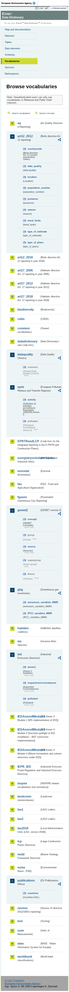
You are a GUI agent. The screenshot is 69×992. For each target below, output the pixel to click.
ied (19, 654)
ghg (20, 589)
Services (9, 67)
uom (20, 930)
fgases (22, 497)
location (32, 177)
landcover (24, 796)
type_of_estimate (34, 231)
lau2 (20, 818)
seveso (22, 908)
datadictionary (27, 341)
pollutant (33, 698)
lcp (19, 841)
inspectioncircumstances (34, 682)
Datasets (9, 35)
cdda (20, 318)
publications (26, 880)
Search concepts (47, 113)
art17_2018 (25, 296)
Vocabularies (12, 61)
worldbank (24, 956)
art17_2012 (25, 283)
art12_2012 (25, 136)
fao (19, 484)
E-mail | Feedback (14, 980)
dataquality (25, 354)
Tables (8, 42)
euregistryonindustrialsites (28, 458)
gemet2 (22, 510)
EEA (20, 3)
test (20, 921)
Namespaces (12, 73)
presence (33, 198)
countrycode (34, 148)
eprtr (20, 387)
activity (32, 399)
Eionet (19, 23)
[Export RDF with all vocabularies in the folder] (59, 140)
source (31, 546)
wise (20, 943)
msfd (20, 854)
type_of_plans (34, 242)
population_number (34, 187)
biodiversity (25, 309)
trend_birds (34, 220)
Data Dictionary (31, 23)
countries (33, 893)
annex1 (32, 667)
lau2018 (22, 828)
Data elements (12, 48)
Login (41, 8)
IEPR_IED (24, 766)
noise (21, 867)
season (32, 209)
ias (19, 641)
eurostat (23, 471)
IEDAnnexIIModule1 (28, 716)
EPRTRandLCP (28, 441)
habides (23, 628)
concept (32, 519)
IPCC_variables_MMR (34, 613)
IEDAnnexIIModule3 (28, 729)
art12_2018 (25, 257)
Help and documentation (18, 29)
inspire (22, 783)
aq (19, 123)
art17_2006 (25, 270)
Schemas (10, 54)
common (23, 328)
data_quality (34, 166)
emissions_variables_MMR (34, 602)
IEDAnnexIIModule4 (28, 749)
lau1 (20, 809)
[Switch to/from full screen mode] (47, 8)
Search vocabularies (21, 113)
